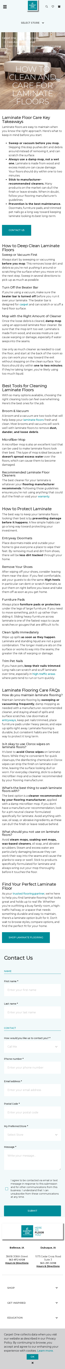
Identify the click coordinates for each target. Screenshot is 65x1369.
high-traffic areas (43, 674)
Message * (10, 1147)
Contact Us (16, 230)
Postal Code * (12, 1104)
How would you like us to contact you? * (27, 1038)
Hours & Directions (16, 1263)
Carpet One (9, 37)
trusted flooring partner (28, 893)
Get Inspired (16, 1302)
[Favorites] (53, 6)
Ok (32, 1356)
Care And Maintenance (21, 42)
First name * (11, 981)
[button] (47, 6)
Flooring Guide (30, 37)
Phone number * (14, 1059)
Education (15, 1317)
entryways (9, 720)
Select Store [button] (30, 22)
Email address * (13, 1081)
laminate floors (33, 419)
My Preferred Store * (16, 1126)
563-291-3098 (48, 1263)
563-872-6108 (17, 1259)
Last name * (11, 1004)
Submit (32, 1210)
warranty (44, 496)
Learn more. (45, 1350)
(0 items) (59, 6)
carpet (24, 304)
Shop (11, 1287)
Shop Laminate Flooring (26, 937)
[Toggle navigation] (5, 7)
